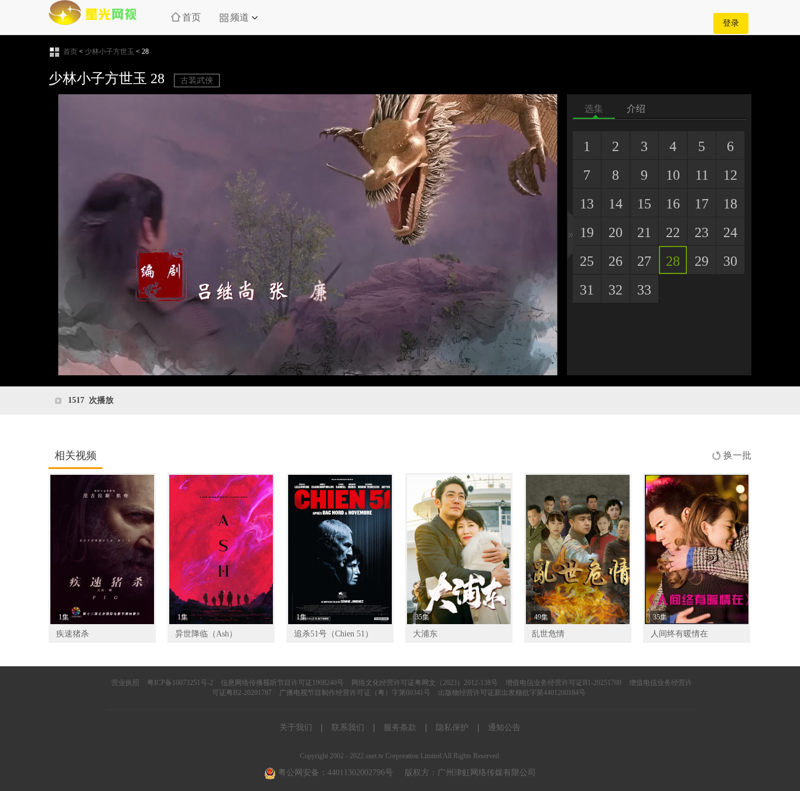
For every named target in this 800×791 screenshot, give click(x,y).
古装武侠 (196, 80)
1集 (64, 617)
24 (730, 232)
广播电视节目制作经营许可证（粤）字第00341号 (354, 693)
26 (615, 261)
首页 (191, 17)
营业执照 (125, 683)
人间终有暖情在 (679, 633)
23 (702, 232)
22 (673, 232)
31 (587, 289)
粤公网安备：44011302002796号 (334, 772)
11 (702, 175)
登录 (731, 23)
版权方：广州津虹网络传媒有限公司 (470, 772)
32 (615, 289)
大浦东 (425, 633)
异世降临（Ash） (206, 633)
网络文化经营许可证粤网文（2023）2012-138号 (424, 683)
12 (730, 175)
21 (644, 232)
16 (673, 203)
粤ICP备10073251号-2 (180, 683)
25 (587, 261)
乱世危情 (548, 633)
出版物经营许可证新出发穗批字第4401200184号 (512, 693)
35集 (422, 617)
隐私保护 (452, 727)
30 (730, 261)
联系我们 (347, 727)
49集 (541, 617)
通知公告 (504, 727)
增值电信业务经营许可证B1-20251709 (563, 683)
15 (644, 203)
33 (644, 289)
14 (615, 203)
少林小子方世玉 (109, 51)
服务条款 (400, 727)
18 (730, 203)
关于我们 (295, 727)
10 (673, 175)
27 (644, 261)
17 (702, 203)
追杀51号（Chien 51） (333, 633)
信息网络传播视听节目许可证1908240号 (282, 683)
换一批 (737, 455)
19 (587, 232)
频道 (239, 17)
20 (615, 232)
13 (587, 203)
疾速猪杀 (72, 633)
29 (702, 261)
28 (673, 261)
